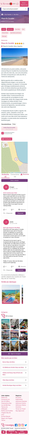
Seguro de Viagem (6, 418)
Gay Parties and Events (16, 32)
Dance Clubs (5, 32)
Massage (4, 36)
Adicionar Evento (21, 403)
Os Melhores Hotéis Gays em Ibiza (13, 367)
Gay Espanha (8, 14)
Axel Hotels (10, 29)
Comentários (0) (14, 175)
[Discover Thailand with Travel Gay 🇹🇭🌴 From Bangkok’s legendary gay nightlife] (23, 324)
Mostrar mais (4, 40)
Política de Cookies (7, 410)
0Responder (9, 213)
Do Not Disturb (5, 416)
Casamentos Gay (6, 403)
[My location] (3, 432)
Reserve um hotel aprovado (17, 432)
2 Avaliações (7, 139)
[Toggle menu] (1, 4)
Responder (20, 213)
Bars (23, 29)
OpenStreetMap (18, 172)
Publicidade (19, 399)
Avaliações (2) (5, 175)
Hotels (3, 29)
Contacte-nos (5, 399)
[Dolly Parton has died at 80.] (14, 324)
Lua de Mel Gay (5, 405)
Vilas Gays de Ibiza (8, 380)
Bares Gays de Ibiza (9, 362)
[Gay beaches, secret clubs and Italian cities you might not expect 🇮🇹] (5, 324)
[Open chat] (18, 4)
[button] (16, 159)
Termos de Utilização (4, 408)
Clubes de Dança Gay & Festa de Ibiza (12, 373)
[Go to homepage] (6, 4)
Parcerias (18, 397)
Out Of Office (5, 401)
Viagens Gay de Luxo (6, 413)
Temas (3, 420)
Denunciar (25, 174)
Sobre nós (4, 397)
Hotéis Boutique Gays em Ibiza (12, 385)
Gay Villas (17, 29)
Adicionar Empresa (21, 401)
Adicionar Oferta (21, 405)
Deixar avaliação (14, 180)
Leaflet (11, 172)
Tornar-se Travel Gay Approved (20, 409)
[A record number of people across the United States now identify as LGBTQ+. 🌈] (23, 335)
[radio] (16, 43)
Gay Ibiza (16, 14)
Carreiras (18, 407)
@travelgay (9, 316)
